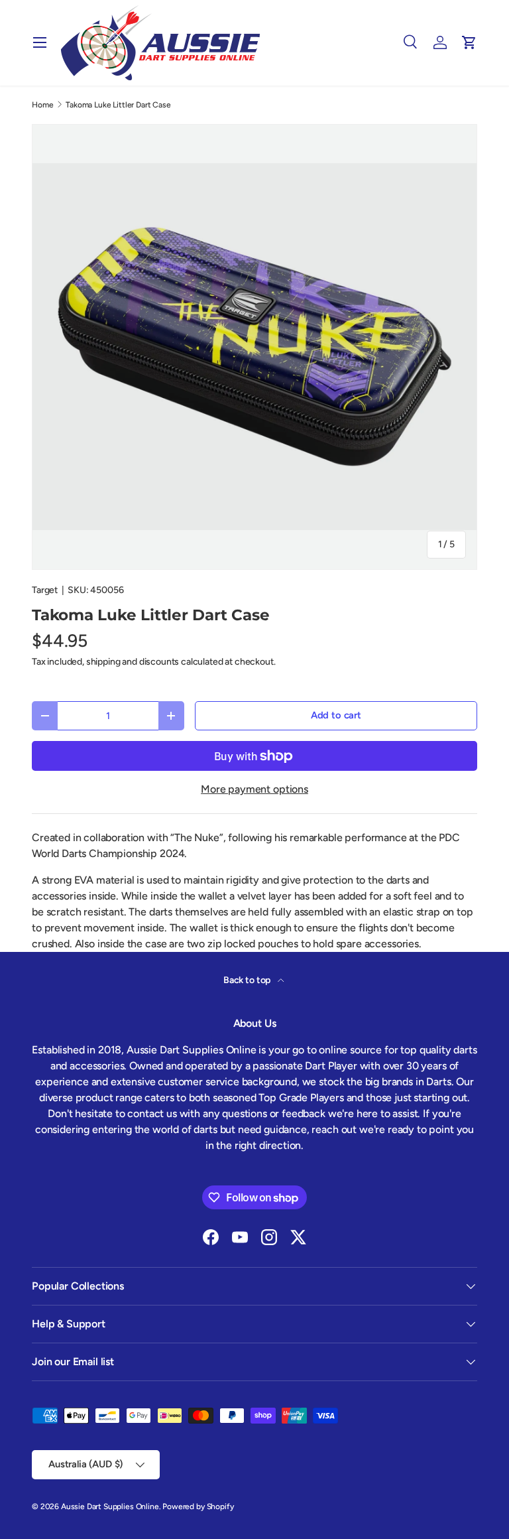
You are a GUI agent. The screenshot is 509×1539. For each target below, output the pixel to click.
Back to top (247, 980)
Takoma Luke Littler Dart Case (118, 105)
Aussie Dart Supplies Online (110, 1506)
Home (42, 105)
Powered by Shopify (197, 1506)
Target (45, 590)
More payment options (254, 789)
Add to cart (336, 715)
